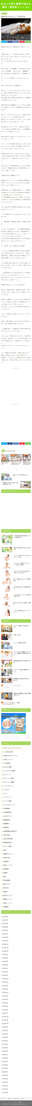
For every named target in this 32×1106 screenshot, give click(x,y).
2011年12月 (5, 1085)
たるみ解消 (7, 763)
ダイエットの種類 (9, 782)
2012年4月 (5, 1072)
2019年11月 (5, 944)
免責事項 (20, 1102)
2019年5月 (5, 961)
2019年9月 (5, 951)
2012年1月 (5, 1082)
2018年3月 (5, 985)
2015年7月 (5, 1003)
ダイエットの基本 (9, 778)
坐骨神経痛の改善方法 (10, 831)
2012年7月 (5, 1061)
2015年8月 (5, 999)
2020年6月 (5, 923)
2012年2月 (5, 1079)
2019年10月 (5, 947)
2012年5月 (5, 1068)
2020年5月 (5, 927)
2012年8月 (5, 1058)
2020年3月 (5, 934)
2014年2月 (5, 1051)
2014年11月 (5, 1020)
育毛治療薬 (7, 880)
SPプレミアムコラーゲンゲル (12, 748)
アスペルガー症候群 (9, 771)
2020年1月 (5, 937)
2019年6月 (5, 958)
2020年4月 (5, 930)
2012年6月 (5, 1065)
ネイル (5, 793)
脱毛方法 (6, 888)
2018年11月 (5, 975)
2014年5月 (5, 1041)
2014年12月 (5, 1016)
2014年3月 (5, 1047)
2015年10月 (5, 992)
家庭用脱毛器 (7, 842)
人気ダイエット (8, 816)
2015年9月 (5, 996)
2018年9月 (5, 982)
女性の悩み (7, 835)
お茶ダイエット (8, 759)
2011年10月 (5, 1092)
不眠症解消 (4, 13)
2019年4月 (5, 965)
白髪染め (6, 861)
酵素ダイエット (8, 899)
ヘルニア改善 (7, 801)
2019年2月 (5, 972)
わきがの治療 (7, 767)
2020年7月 (5, 920)
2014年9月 (5, 1027)
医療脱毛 (6, 827)
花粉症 (5, 891)
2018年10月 (5, 978)
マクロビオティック (9, 805)
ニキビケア (7, 789)
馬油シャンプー (8, 903)
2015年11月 (5, 989)
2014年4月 (5, 1044)
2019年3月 (5, 968)
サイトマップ (13, 1102)
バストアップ (7, 797)
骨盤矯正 (6, 907)
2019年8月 (5, 954)
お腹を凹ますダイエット (11, 755)
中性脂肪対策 (7, 812)
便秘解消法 (7, 820)
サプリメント (7, 774)
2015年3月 (5, 1006)
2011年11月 (5, 1089)
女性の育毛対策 (8, 839)
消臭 (5, 850)
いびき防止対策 (8, 752)
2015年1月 (5, 1013)
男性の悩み (7, 857)
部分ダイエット (8, 895)
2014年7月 (5, 1034)
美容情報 (6, 869)
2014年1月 (5, 1054)
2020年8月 (5, 916)
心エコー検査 (7, 846)
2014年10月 (5, 1023)
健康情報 (6, 823)
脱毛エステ (7, 884)
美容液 (5, 873)
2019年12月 (5, 941)
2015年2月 (5, 1010)
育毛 (5, 876)
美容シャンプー (8, 865)
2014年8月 (5, 1030)
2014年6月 (5, 1037)
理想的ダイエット (9, 854)
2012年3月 (5, 1075)
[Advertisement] (16, 386)
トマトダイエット (9, 786)
